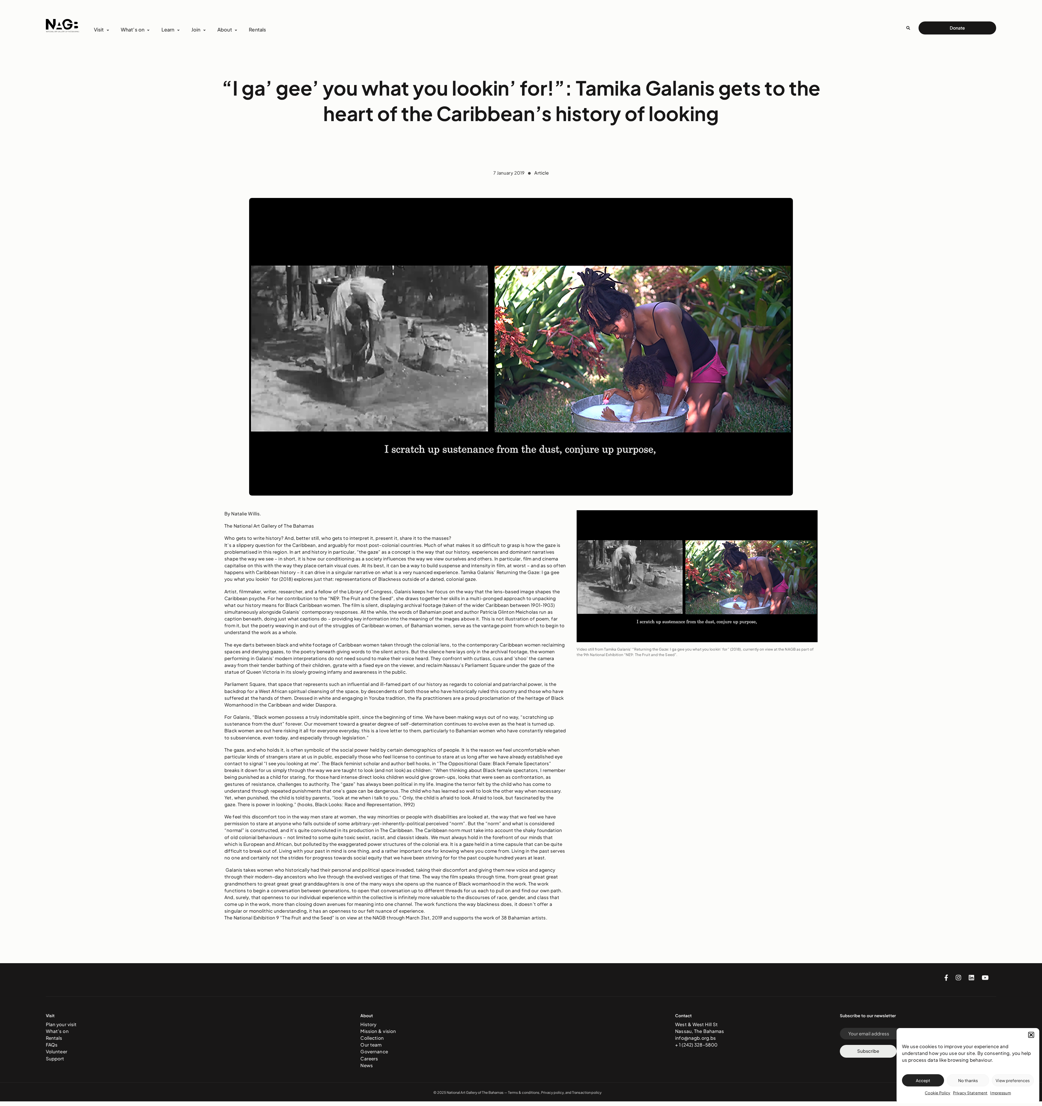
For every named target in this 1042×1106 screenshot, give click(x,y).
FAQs (52, 1045)
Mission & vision (378, 1031)
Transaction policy (587, 1092)
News (366, 1065)
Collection (371, 1038)
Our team (371, 1045)
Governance (374, 1051)
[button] (1031, 1035)
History (368, 1024)
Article (541, 173)
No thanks (968, 1080)
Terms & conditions (523, 1092)
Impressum (1000, 1092)
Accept (923, 1080)
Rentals (257, 29)
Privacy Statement (970, 1092)
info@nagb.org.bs (695, 1038)
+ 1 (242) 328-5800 (696, 1045)
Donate (957, 28)
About (224, 29)
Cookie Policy (937, 1092)
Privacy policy (552, 1092)
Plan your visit (61, 1024)
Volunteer (56, 1051)
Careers (369, 1058)
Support (55, 1058)
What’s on (57, 1031)
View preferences (1013, 1080)
